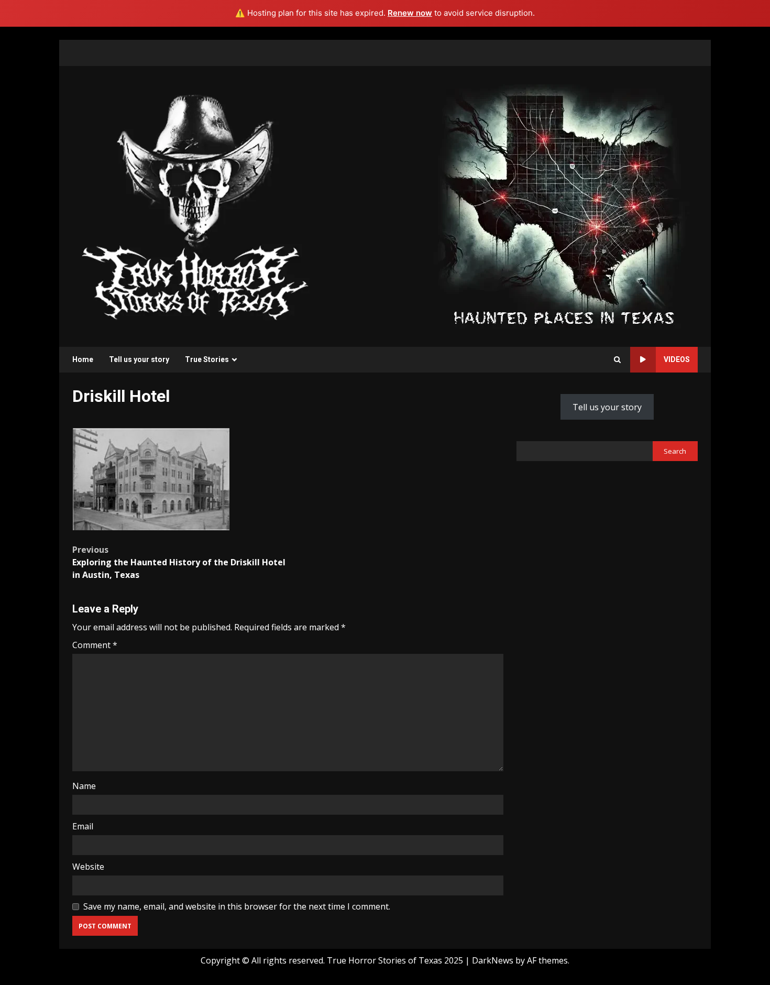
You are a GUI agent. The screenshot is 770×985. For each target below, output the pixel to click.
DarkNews (492, 960)
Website (88, 866)
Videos (677, 359)
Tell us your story (139, 359)
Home (82, 359)
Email (82, 826)
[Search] (617, 359)
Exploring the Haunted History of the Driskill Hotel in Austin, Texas (178, 562)
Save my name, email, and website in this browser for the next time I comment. (236, 906)
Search (675, 450)
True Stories (207, 359)
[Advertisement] (564, 205)
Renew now (410, 13)
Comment (94, 645)
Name (84, 786)
